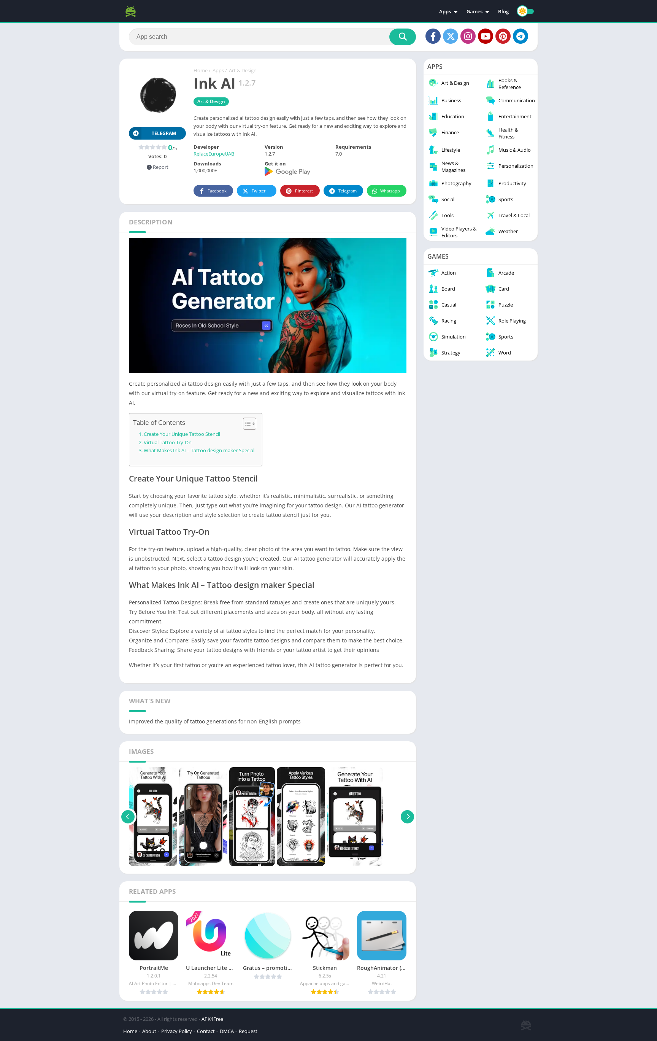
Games (474, 11)
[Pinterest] (503, 36)
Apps (445, 11)
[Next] (407, 816)
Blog (503, 11)
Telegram (347, 191)
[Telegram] (520, 36)
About (149, 1031)
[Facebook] (433, 36)
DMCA (227, 1031)
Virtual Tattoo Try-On (168, 442)
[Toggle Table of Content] (245, 423)
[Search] (402, 37)
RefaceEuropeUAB (214, 153)
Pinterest (304, 191)
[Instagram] (468, 36)
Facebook (217, 191)
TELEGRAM (164, 133)
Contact (206, 1031)
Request (248, 1031)
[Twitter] (450, 36)
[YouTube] (485, 36)
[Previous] (127, 816)
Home (201, 70)
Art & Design (243, 70)
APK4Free (212, 1019)
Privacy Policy (176, 1031)
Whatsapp (390, 191)
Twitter (259, 191)
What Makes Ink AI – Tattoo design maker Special (199, 450)
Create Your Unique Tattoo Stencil (182, 434)
